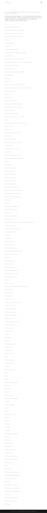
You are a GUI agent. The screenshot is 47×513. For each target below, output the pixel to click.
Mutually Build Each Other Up (10, 177)
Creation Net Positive (9, 395)
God (24, 12)
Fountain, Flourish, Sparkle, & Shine (12, 270)
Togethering (7, 424)
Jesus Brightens (8, 337)
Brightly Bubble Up (8, 164)
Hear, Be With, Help (8, 238)
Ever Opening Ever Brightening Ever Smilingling (14, 158)
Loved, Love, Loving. (9, 353)
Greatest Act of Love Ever (10, 478)
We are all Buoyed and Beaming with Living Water (14, 30)
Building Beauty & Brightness (10, 344)
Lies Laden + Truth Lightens (10, 305)
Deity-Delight (7, 78)
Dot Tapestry (7, 430)
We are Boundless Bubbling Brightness (12, 27)
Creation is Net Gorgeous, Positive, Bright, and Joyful (15, 84)
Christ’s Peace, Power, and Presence (12, 65)
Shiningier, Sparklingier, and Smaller (12, 113)
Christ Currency (8, 494)
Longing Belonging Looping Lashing (11, 433)
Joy (39, 12)
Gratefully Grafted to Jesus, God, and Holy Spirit (14, 59)
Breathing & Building (9, 443)
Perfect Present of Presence (10, 225)
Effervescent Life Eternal (9, 110)
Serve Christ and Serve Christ (10, 91)
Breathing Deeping (8, 446)
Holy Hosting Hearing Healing (10, 308)
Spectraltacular (8, 417)
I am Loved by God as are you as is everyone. (13, 142)
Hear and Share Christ (9, 97)
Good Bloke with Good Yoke (10, 244)
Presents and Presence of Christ (11, 100)
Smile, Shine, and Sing (9, 292)
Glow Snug (7, 392)
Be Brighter (7, 379)
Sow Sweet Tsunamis (9, 145)
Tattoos (16, 13)
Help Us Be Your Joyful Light (10, 139)
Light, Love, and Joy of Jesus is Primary (12, 155)
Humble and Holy (8, 136)
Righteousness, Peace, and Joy (10, 276)
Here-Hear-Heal (8, 203)
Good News (27, 12)
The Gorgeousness (8, 212)
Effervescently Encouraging (10, 168)
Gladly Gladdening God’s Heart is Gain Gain (13, 107)
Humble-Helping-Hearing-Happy (11, 248)
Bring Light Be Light (8, 289)
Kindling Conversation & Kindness (11, 382)
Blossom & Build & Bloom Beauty (11, 254)
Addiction (19, 12)
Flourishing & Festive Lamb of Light (12, 273)
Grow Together (7, 427)
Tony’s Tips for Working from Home (12, 497)
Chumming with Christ (9, 129)
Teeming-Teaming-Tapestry (10, 324)
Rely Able (6, 372)
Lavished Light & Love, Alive (10, 414)
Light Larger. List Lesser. (9, 219)
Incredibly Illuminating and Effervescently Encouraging (15, 52)
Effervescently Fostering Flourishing (12, 206)
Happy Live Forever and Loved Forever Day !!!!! (14, 36)
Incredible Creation (8, 331)
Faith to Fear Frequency (9, 55)
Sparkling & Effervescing (9, 68)
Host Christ (7, 334)
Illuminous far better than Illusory (11, 485)
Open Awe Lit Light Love (9, 328)
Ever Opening (7, 235)
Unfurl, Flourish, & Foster (10, 241)
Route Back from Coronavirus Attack (12, 488)
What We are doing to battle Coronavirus (12, 491)
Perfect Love (7, 481)
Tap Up (6, 465)
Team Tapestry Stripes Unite (10, 501)
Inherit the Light (8, 385)
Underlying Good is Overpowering (11, 398)
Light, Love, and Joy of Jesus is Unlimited (13, 132)
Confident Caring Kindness (10, 43)
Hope (35, 12)
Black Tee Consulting (30, 511)
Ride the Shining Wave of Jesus (11, 209)
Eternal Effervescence (9, 75)
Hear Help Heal (8, 200)
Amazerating (7, 366)
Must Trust (7, 408)
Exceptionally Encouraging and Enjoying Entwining (14, 71)
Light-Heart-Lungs (8, 453)
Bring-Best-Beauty (8, 81)
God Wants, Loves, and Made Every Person (13, 302)
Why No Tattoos (12, 9)
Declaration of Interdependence (11, 315)
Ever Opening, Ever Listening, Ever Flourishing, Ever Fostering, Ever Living (19, 222)
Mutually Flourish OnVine (10, 171)
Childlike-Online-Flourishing (10, 180)
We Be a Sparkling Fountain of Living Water (13, 193)
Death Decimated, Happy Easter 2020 (12, 472)
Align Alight (7, 401)
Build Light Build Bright (9, 360)
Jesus (38, 12)
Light (6, 13)
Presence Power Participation (10, 174)
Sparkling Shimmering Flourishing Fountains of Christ (15, 123)
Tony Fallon (8, 12)
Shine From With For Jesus (10, 369)
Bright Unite (7, 437)
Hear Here (7, 120)
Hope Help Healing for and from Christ (12, 321)
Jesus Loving (7, 340)
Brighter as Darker (8, 264)
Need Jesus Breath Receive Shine (11, 456)
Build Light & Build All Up (9, 260)
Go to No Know (8, 152)
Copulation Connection (9, 347)
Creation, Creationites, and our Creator (12, 148)
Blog (22, 12)
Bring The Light (8, 94)
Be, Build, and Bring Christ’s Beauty (11, 49)
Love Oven (7, 161)
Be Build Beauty (8, 440)
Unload (6, 376)
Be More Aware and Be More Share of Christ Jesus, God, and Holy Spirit (18, 62)
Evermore (7, 411)
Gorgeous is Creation (9, 350)
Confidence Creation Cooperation (11, 459)
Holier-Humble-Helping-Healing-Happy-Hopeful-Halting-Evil (16, 286)
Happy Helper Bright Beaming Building (12, 475)
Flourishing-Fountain (9, 296)
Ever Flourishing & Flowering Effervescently (13, 251)
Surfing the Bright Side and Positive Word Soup (14, 190)
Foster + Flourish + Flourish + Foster (12, 187)
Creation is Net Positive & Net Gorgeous (12, 196)
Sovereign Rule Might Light (10, 449)
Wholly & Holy (7, 280)
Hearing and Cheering (9, 126)
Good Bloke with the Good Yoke (11, 232)
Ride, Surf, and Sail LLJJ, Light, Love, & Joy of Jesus (14, 116)
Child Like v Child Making (10, 184)
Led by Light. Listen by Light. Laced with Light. (14, 33)
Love (8, 13)
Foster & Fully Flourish (9, 283)
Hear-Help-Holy (8, 257)
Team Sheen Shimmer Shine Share (11, 216)
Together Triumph (8, 469)
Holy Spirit (32, 12)
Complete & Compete (9, 363)
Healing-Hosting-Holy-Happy (10, 312)
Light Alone (7, 39)
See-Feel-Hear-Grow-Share (10, 267)
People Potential (8, 388)
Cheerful (6, 356)
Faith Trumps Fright (8, 462)
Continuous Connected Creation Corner (12, 228)
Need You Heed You (8, 299)
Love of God (11, 13)
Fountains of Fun (8, 46)
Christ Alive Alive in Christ (10, 318)
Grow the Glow (7, 504)
